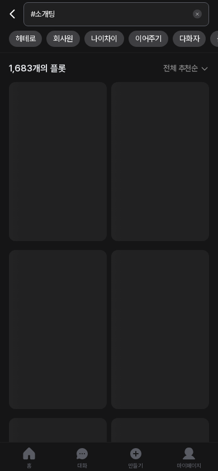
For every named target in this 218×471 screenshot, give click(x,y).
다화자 (189, 38)
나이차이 (104, 38)
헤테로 (25, 38)
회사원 (63, 38)
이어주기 (148, 38)
